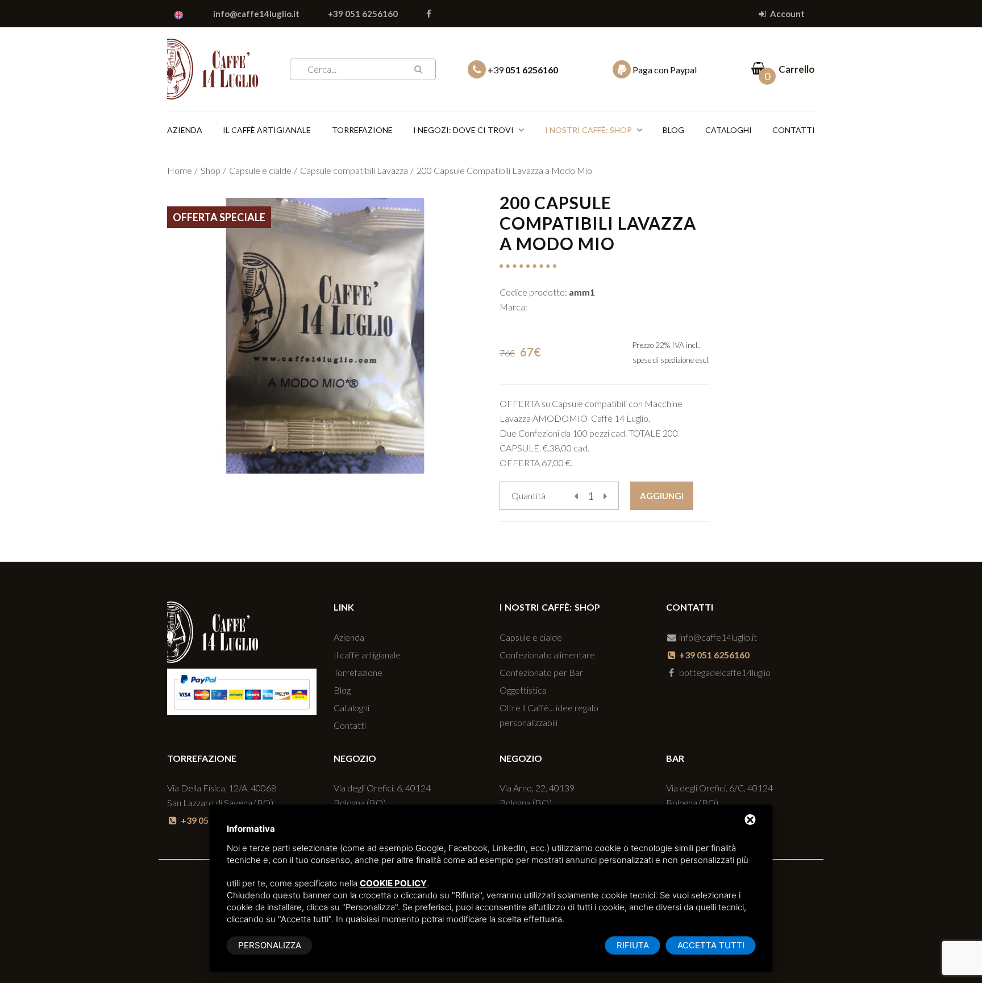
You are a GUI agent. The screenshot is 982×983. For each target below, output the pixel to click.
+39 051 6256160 (363, 14)
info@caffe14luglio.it (256, 14)
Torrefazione (362, 130)
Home (179, 170)
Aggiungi (662, 496)
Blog (673, 130)
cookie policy (393, 883)
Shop (210, 170)
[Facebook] (429, 13)
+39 (522, 69)
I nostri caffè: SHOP (588, 130)
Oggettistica (523, 690)
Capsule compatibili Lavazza (354, 170)
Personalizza (269, 945)
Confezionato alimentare (547, 654)
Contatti (793, 130)
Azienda (184, 130)
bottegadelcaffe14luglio (724, 672)
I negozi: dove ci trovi (463, 130)
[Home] (212, 67)
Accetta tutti (710, 945)
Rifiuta (633, 945)
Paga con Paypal (664, 69)
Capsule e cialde (260, 170)
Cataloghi (728, 130)
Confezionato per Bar (541, 672)
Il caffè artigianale (267, 130)
